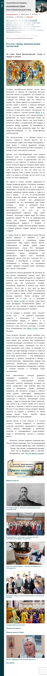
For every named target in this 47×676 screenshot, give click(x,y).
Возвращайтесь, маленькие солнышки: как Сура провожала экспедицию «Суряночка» (22, 538)
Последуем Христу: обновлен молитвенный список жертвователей (23, 508)
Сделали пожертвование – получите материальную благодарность (23, 567)
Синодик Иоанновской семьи (15, 625)
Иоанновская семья (15, 6)
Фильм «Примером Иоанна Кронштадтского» (21, 659)
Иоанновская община (16, 3)
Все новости (10, 663)
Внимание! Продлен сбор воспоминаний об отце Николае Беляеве (25, 596)
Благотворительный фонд (18, 10)
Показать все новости (13, 628)
